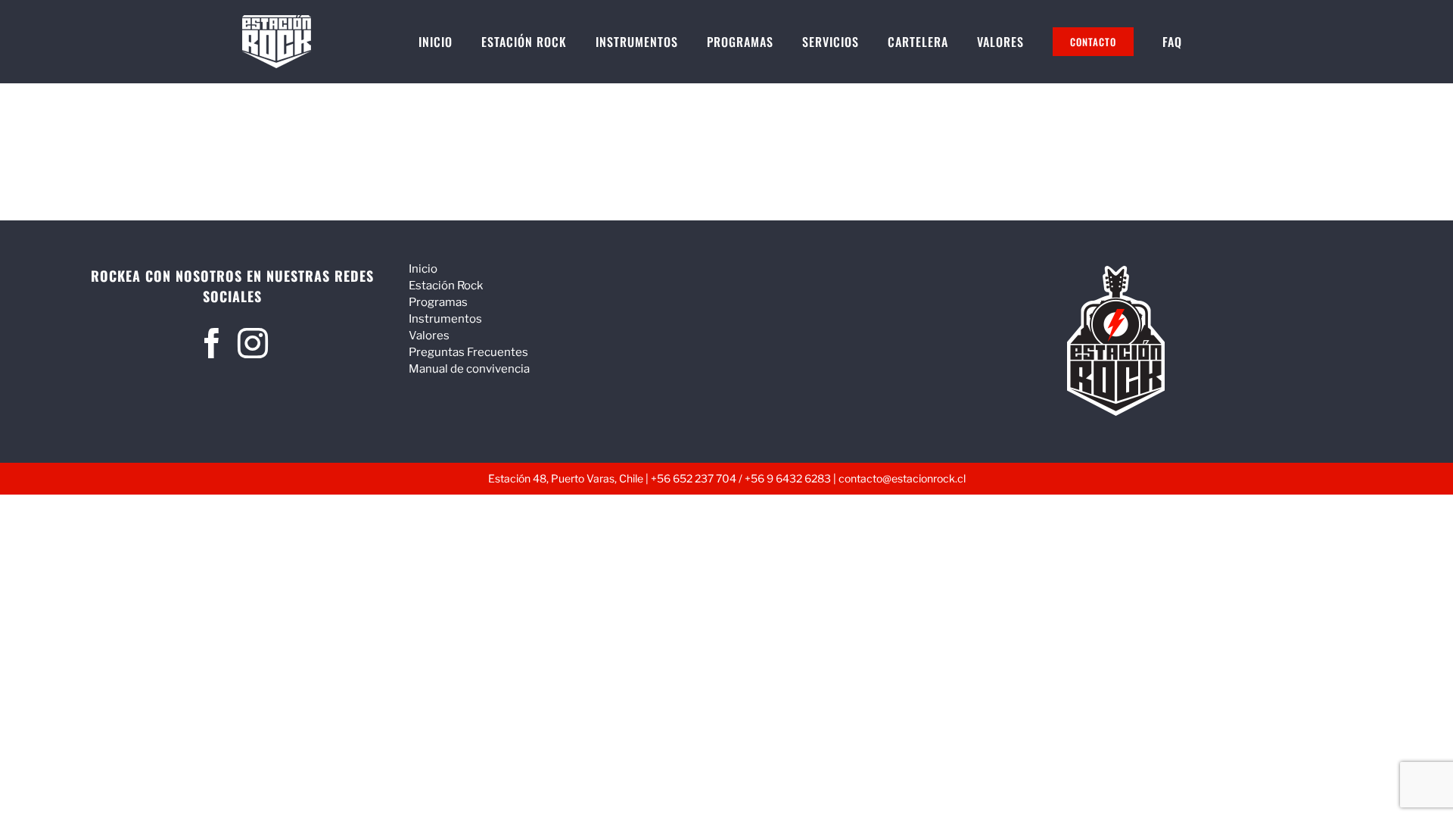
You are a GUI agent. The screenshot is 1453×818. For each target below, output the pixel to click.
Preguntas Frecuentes (468, 352)
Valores (429, 335)
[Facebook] (212, 343)
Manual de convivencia (469, 369)
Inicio (423, 269)
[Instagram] (253, 343)
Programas (438, 302)
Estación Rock (446, 285)
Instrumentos (445, 319)
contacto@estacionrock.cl (902, 478)
